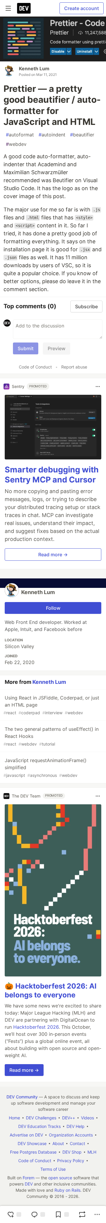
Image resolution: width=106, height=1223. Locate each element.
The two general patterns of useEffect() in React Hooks (51, 736)
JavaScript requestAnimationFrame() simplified (45, 767)
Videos (87, 1117)
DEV (29, 1183)
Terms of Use (53, 1169)
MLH (91, 1151)
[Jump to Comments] (38, 1214)
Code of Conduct (35, 366)
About (58, 1143)
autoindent (52, 135)
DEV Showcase (32, 1143)
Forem (28, 1177)
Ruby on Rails (67, 1190)
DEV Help (76, 1126)
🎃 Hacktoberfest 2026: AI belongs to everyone (51, 990)
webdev (16, 144)
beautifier (82, 135)
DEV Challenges (41, 1117)
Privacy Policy (70, 1160)
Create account (81, 8)
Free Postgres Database (33, 1151)
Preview (56, 348)
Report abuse (74, 366)
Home (14, 1117)
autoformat (20, 135)
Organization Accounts (71, 1134)
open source (60, 1177)
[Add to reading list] (62, 1214)
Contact (77, 1143)
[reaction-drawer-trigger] (14, 1214)
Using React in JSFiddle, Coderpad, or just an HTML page (51, 705)
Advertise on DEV (26, 1134)
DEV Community (22, 1096)
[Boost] (82, 1214)
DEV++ (68, 1117)
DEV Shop (72, 1151)
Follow (53, 608)
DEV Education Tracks (39, 1126)
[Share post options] (97, 1214)
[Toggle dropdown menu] (97, 386)
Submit (26, 348)
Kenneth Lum (34, 68)
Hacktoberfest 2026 (36, 1027)
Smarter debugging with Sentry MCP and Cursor (52, 475)
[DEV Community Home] (23, 8)
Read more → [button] (53, 554)
